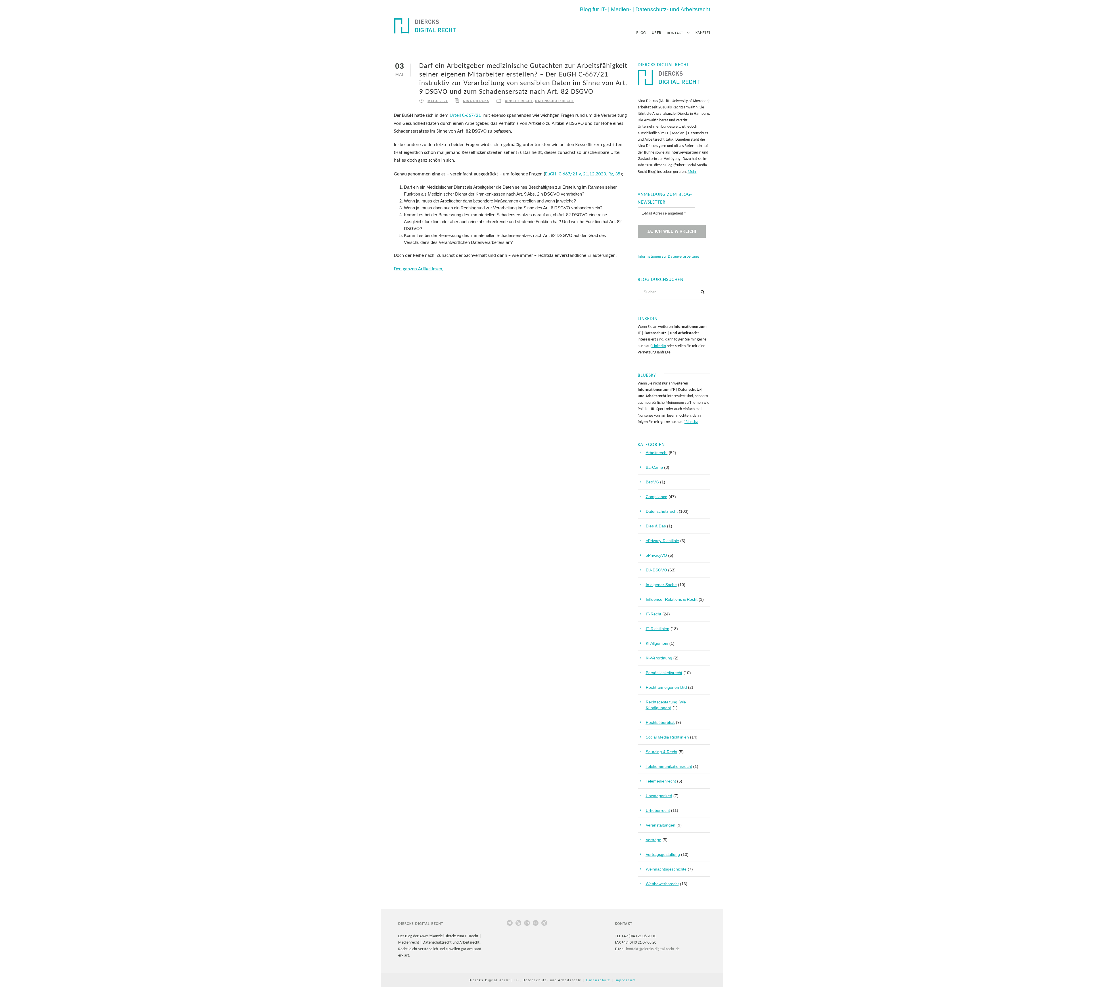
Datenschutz (598, 980)
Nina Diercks (476, 101)
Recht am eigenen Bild (666, 687)
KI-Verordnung (659, 658)
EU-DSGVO (656, 570)
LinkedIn (658, 346)
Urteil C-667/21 (465, 115)
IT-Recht (653, 614)
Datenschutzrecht (554, 101)
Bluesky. (691, 422)
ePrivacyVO (656, 555)
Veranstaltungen (660, 825)
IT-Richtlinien (657, 628)
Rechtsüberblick (660, 722)
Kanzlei (702, 33)
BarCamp (654, 467)
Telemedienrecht (661, 781)
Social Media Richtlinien (667, 737)
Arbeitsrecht (519, 101)
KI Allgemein (657, 643)
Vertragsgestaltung (663, 854)
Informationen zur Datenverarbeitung (668, 257)
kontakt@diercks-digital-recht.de (653, 949)
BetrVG (652, 482)
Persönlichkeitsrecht (664, 672)
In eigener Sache (661, 584)
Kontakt (675, 33)
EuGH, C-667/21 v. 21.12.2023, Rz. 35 (582, 174)
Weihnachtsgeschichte (666, 869)
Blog (641, 33)
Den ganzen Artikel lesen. (418, 269)
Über (657, 33)
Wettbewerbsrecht (662, 883)
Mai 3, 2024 (438, 101)
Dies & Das (656, 526)
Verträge (653, 839)
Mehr (692, 172)
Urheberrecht (658, 810)
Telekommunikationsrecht (669, 766)
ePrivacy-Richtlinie (662, 540)
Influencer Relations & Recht (671, 599)
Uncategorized (659, 795)
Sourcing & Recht (661, 751)
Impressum (625, 980)
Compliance (656, 496)
